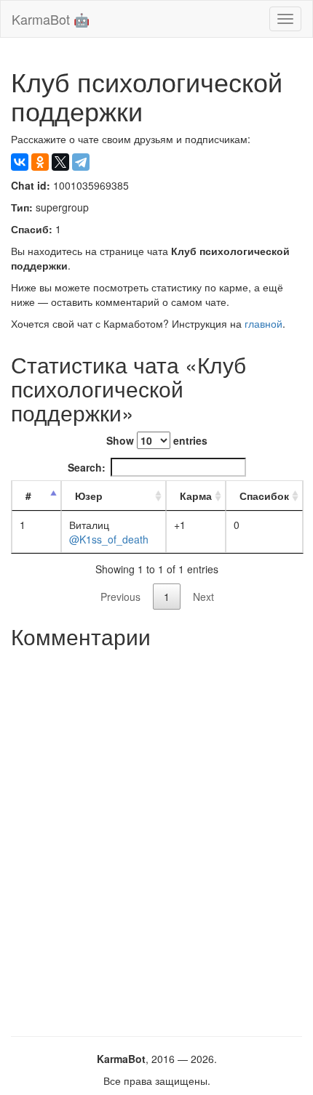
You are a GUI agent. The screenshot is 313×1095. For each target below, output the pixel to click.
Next (203, 596)
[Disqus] (156, 837)
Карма (196, 495)
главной (263, 323)
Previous (120, 596)
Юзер (89, 495)
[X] (60, 162)
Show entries (156, 440)
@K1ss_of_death (108, 539)
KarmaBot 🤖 (51, 18)
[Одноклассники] (40, 162)
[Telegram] (81, 162)
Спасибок (264, 495)
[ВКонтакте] (19, 162)
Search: (87, 467)
